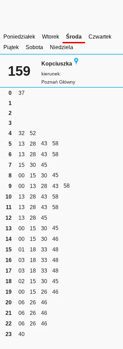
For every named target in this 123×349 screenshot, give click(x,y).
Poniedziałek (19, 37)
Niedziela (61, 47)
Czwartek (99, 37)
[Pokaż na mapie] (76, 64)
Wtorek (50, 37)
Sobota (34, 47)
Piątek (11, 47)
